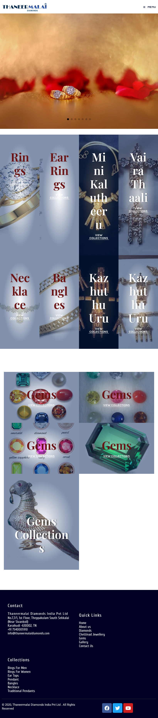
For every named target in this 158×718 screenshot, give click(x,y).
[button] (68, 119)
